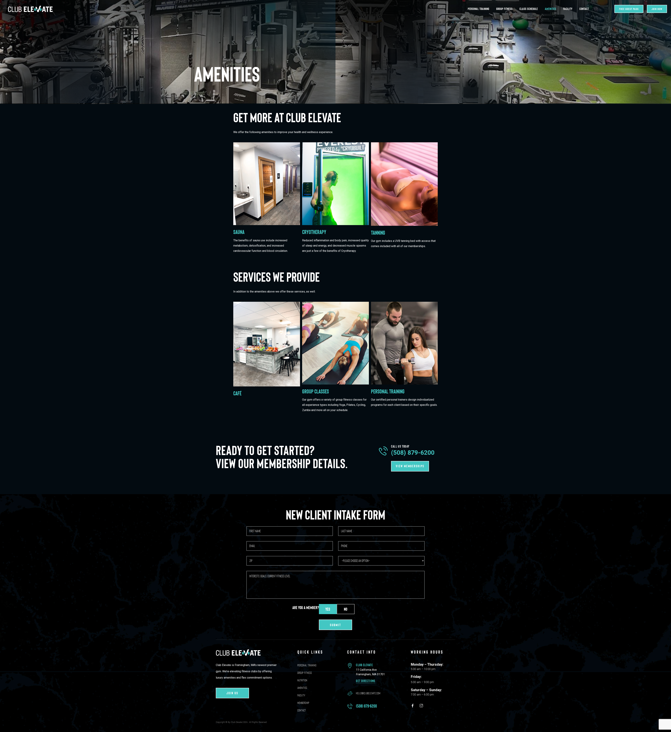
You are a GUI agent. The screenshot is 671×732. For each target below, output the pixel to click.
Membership (303, 702)
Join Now (657, 8)
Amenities (550, 9)
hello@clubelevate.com (368, 693)
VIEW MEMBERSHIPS (410, 466)
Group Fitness (504, 9)
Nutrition (302, 680)
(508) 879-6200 (412, 452)
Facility (567, 9)
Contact (584, 9)
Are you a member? (305, 607)
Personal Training (478, 9)
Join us (232, 693)
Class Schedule (529, 9)
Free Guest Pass (629, 8)
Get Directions (365, 681)
